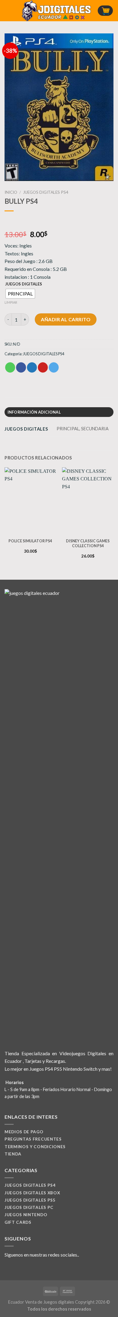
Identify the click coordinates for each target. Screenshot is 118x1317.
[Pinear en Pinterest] (43, 367)
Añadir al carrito (65, 319)
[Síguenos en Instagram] (15, 1269)
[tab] (59, 412)
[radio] (20, 293)
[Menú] (8, 10)
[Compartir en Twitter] (32, 367)
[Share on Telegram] (54, 367)
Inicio (11, 192)
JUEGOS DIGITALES (23, 284)
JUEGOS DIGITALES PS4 (45, 192)
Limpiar (11, 302)
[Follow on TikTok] (23, 1269)
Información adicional (34, 412)
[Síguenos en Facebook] (8, 1269)
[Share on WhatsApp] (10, 367)
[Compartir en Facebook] (21, 367)
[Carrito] (105, 10)
